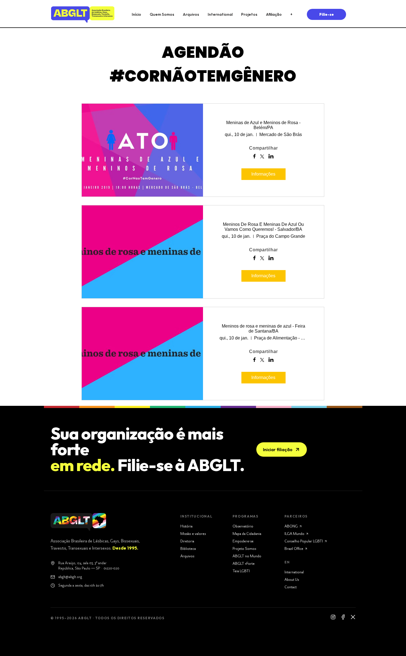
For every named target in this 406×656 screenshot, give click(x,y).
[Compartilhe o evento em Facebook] (254, 157)
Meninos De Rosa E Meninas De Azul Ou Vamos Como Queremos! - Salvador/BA (263, 227)
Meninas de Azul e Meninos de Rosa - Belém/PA (263, 125)
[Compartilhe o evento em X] (262, 157)
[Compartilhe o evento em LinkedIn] (271, 157)
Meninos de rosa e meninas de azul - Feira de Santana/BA (263, 328)
